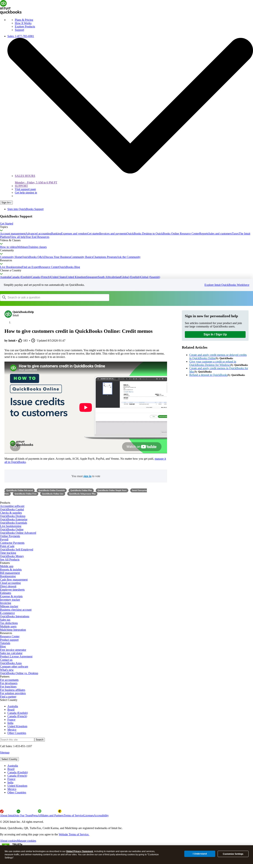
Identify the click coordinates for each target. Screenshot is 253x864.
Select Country (9, 759)
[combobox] (47, 297)
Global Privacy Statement (79, 851)
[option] (130, 765)
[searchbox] (54, 297)
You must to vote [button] (85, 476)
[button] (126, 223)
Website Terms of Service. (74, 834)
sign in (87, 476)
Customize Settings (233, 854)
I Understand (200, 853)
